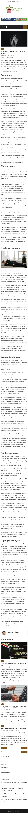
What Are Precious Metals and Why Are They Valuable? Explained (12, 789)
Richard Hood (13, 709)
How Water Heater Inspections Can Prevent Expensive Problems (14, 800)
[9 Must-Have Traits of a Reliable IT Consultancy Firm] (14, 650)
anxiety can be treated (6, 273)
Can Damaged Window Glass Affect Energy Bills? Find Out (14, 784)
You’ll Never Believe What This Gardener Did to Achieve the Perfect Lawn (5, 748)
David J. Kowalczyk (13, 632)
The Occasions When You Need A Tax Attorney (13, 728)
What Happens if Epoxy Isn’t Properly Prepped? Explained (13, 795)
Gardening (4, 764)
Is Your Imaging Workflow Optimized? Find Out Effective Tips (13, 778)
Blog (2, 49)
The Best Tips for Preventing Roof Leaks (24, 748)
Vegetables (5, 767)
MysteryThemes (16, 811)
